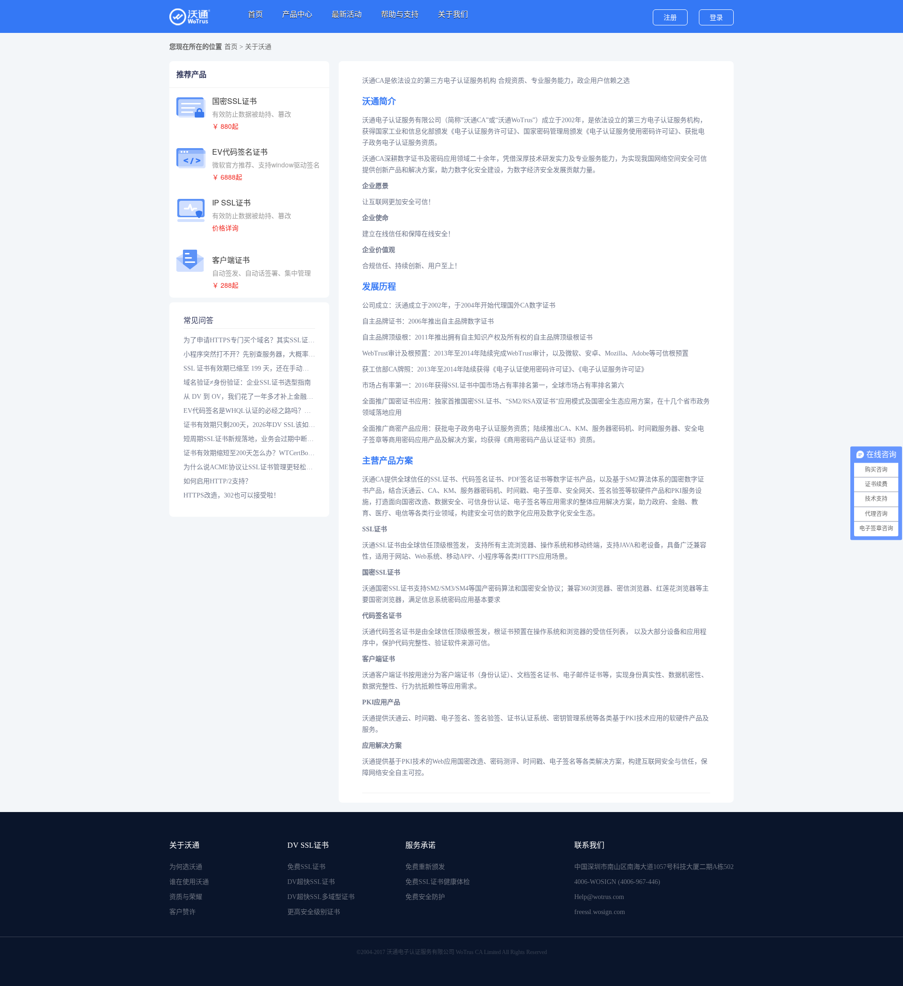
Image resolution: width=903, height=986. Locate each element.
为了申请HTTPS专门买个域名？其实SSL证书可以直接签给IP (249, 340)
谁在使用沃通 (189, 881)
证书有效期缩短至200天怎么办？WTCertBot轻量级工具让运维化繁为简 (249, 453)
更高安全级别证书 (313, 911)
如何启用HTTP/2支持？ (217, 481)
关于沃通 (184, 845)
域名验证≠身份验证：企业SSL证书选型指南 (247, 382)
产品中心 (297, 14)
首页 (255, 14)
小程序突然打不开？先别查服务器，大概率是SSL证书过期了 (249, 354)
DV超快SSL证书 (311, 881)
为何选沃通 (185, 866)
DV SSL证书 (308, 845)
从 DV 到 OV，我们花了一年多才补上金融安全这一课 (249, 396)
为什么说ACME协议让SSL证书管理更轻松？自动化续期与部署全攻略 (249, 467)
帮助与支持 (400, 14)
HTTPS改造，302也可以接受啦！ (231, 495)
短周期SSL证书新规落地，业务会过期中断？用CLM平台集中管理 (249, 438)
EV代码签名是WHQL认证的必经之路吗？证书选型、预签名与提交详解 (249, 410)
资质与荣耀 (185, 896)
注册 (670, 17)
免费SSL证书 (306, 866)
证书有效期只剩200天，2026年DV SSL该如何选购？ (249, 424)
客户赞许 (182, 911)
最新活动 (347, 14)
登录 (716, 17)
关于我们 (453, 14)
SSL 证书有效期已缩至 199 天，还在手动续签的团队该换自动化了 (249, 368)
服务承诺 (420, 845)
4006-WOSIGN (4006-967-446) (617, 881)
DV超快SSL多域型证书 (321, 896)
